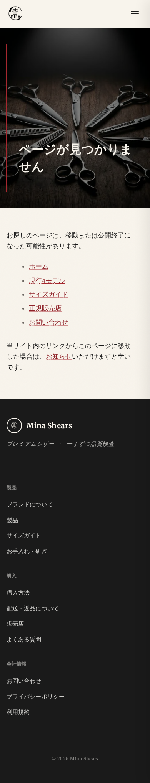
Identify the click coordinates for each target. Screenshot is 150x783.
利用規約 (18, 712)
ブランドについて (30, 504)
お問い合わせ (48, 322)
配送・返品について (33, 608)
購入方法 (18, 593)
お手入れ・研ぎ (27, 551)
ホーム (38, 266)
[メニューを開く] (134, 14)
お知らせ (59, 356)
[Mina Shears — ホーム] (15, 14)
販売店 (15, 624)
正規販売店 (45, 308)
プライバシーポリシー (36, 697)
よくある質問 (24, 639)
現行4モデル (47, 280)
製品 (12, 520)
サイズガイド (48, 294)
